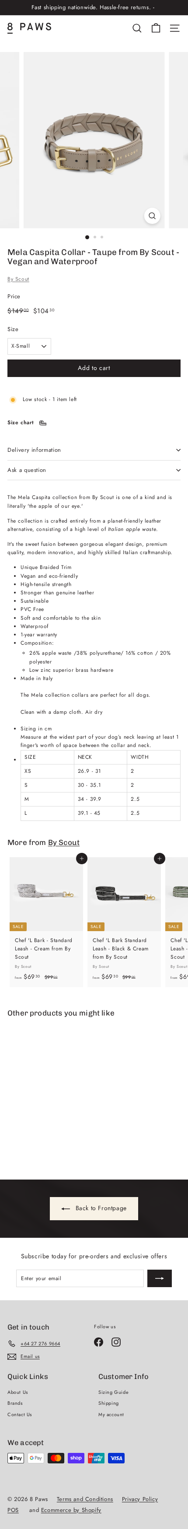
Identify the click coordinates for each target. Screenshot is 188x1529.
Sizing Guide (113, 1392)
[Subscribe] (159, 1278)
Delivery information (34, 450)
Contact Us (19, 1414)
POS (13, 1510)
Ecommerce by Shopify (71, 1510)
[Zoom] (152, 216)
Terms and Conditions (85, 1499)
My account (111, 1414)
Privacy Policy (140, 1499)
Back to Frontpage (100, 1208)
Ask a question (26, 470)
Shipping (108, 1403)
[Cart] (156, 28)
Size (12, 329)
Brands (15, 1403)
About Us (17, 1392)
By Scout (18, 279)
